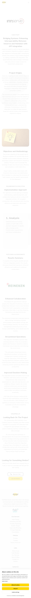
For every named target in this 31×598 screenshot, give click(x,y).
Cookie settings (15, 592)
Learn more (5, 581)
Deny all (16, 588)
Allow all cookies (15, 585)
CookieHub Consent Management (18, 595)
